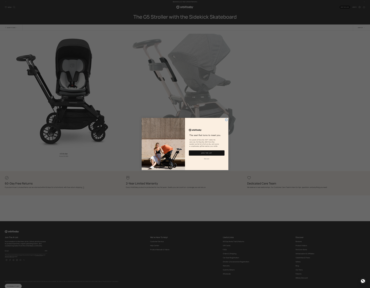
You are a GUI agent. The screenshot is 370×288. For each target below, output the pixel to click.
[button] (363, 281)
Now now (206, 159)
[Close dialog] (226, 120)
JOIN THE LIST (206, 153)
